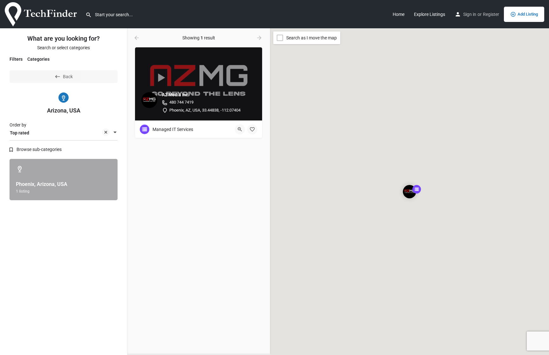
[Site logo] (43, 13)
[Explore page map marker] (409, 191)
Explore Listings (429, 14)
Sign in (469, 14)
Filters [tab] (16, 59)
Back (68, 76)
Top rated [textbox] (19, 132)
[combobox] (64, 132)
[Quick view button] (240, 129)
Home (398, 14)
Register (491, 14)
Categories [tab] (38, 59)
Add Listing (528, 14)
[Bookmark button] (252, 129)
